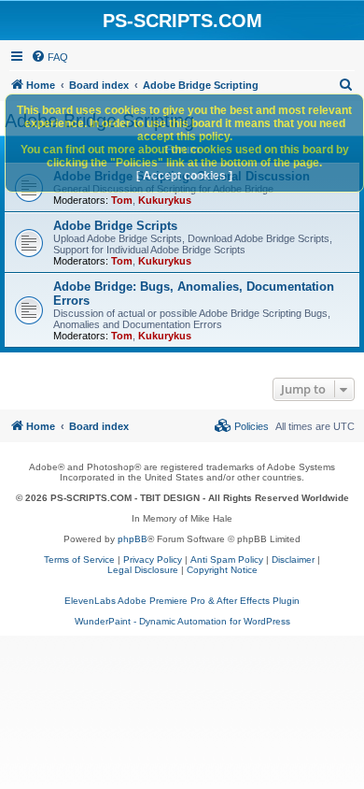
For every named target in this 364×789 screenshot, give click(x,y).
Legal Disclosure (142, 570)
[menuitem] (49, 57)
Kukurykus (164, 200)
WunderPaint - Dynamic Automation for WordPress (182, 621)
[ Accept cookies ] (184, 175)
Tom (122, 200)
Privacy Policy (152, 559)
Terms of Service (79, 559)
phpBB (132, 539)
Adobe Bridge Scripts (115, 226)
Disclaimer (293, 559)
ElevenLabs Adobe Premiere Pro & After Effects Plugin (182, 600)
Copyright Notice (222, 570)
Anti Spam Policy (226, 559)
